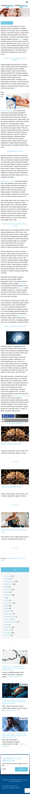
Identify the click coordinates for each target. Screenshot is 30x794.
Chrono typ (7, 578)
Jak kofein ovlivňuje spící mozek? (11, 444)
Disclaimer (5, 786)
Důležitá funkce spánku (7, 181)
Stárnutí (6, 608)
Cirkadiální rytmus (12, 558)
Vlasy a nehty (8, 619)
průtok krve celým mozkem (20, 395)
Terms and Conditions (8, 788)
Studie (21, 39)
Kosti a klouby (8, 589)
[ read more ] (15, 461)
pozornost (21, 288)
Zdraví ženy (7, 635)
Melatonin (6, 592)
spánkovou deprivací (7, 110)
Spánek (3, 560)
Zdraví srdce (7, 632)
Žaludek (6, 624)
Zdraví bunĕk (7, 627)
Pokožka (6, 600)
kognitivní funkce (22, 315)
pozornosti (22, 283)
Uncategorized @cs (9, 616)
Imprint (18, 788)
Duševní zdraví (21, 558)
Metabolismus (8, 595)
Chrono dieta (7, 576)
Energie (6, 587)
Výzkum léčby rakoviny (10, 622)
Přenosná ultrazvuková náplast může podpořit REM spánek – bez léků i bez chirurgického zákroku (13, 701)
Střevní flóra (7, 611)
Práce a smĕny (8, 603)
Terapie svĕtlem (8, 614)
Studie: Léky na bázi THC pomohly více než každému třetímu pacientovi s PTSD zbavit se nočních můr (14, 735)
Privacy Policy (13, 786)
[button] (8, 416)
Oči (5, 597)
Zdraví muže (7, 630)
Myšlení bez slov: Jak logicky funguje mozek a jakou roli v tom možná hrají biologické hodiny (13, 668)
